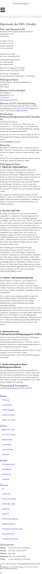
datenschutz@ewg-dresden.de (9, 100)
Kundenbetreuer (7, 469)
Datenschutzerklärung (8, 524)
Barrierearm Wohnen (8, 415)
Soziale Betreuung (7, 449)
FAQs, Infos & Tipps (8, 434)
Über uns (4, 485)
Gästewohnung (6, 444)
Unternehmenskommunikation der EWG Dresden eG (16, 388)
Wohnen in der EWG (8, 420)
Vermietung (5, 479)
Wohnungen (5, 400)
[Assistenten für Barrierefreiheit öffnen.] (1, 573)
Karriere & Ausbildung (9, 499)
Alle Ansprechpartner (8, 464)
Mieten (3, 396)
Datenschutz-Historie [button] (8, 534)
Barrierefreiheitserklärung (10, 519)
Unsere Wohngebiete (8, 410)
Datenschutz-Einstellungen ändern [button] (12, 529)
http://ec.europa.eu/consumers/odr (27, 108)
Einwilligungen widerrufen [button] (10, 539)
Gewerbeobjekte (7, 405)
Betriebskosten (6, 474)
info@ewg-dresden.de (21, 110)
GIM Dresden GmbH (8, 504)
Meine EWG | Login (8, 429)
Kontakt (3, 460)
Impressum (5, 514)
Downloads (5, 454)
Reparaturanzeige (7, 439)
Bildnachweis (6, 509)
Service (3, 426)
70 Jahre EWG (6, 494)
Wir (3, 489)
